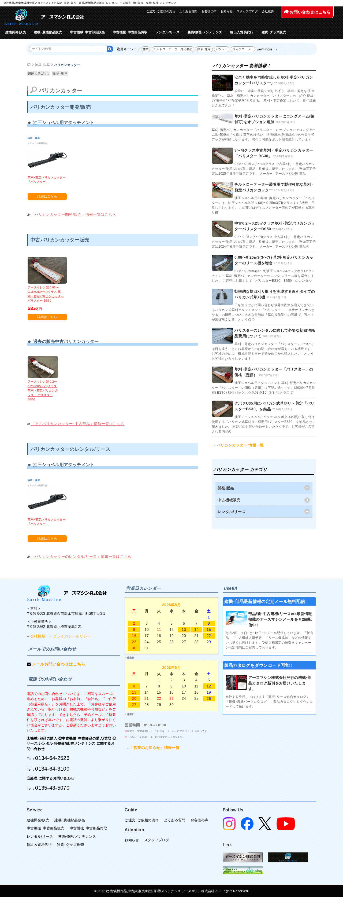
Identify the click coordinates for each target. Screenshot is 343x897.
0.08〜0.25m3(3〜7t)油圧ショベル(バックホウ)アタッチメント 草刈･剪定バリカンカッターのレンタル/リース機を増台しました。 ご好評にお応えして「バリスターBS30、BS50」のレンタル (263, 276)
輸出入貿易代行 (241, 32)
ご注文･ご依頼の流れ (160, 11)
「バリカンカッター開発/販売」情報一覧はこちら (73, 214)
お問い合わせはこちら (310, 12)
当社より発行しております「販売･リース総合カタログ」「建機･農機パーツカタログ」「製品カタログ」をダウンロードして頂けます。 (269, 701)
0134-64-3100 (52, 769)
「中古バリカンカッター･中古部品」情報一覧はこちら (78, 424)
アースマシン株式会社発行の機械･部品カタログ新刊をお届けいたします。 (280, 683)
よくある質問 (188, 11)
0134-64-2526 (52, 758)
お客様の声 (209, 11)
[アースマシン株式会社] (44, 17)
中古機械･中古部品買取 (130, 32)
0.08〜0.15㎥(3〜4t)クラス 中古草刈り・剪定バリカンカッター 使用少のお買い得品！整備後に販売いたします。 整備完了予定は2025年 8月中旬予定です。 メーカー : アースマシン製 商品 (264, 168)
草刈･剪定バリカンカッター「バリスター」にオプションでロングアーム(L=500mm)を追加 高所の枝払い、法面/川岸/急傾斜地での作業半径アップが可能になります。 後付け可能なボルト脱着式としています (264, 134)
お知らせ (227, 11)
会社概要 (268, 11)
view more (265, 49)
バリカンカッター (67, 65)
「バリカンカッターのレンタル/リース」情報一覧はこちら (81, 556)
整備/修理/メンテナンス (205, 32)
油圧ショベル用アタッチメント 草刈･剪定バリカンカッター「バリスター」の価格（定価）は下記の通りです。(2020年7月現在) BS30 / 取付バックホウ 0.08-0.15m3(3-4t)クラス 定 (264, 387)
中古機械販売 (229, 500)
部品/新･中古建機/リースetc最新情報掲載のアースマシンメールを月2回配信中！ (280, 619)
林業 (146, 49)
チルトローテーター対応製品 (173, 49)
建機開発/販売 (15, 32)
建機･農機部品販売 (48, 32)
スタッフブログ (247, 11)
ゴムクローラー (242, 49)
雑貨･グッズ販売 (274, 32)
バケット (222, 49)
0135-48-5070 (52, 788)
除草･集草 (204, 49)
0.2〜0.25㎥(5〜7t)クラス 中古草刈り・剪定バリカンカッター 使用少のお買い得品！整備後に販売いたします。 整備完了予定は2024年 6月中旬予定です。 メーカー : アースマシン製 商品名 (264, 241)
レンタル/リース (167, 32)
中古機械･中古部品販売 (87, 32)
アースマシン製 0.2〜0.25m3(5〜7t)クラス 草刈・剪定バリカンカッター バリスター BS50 (43, 390)
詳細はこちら (47, 196)
